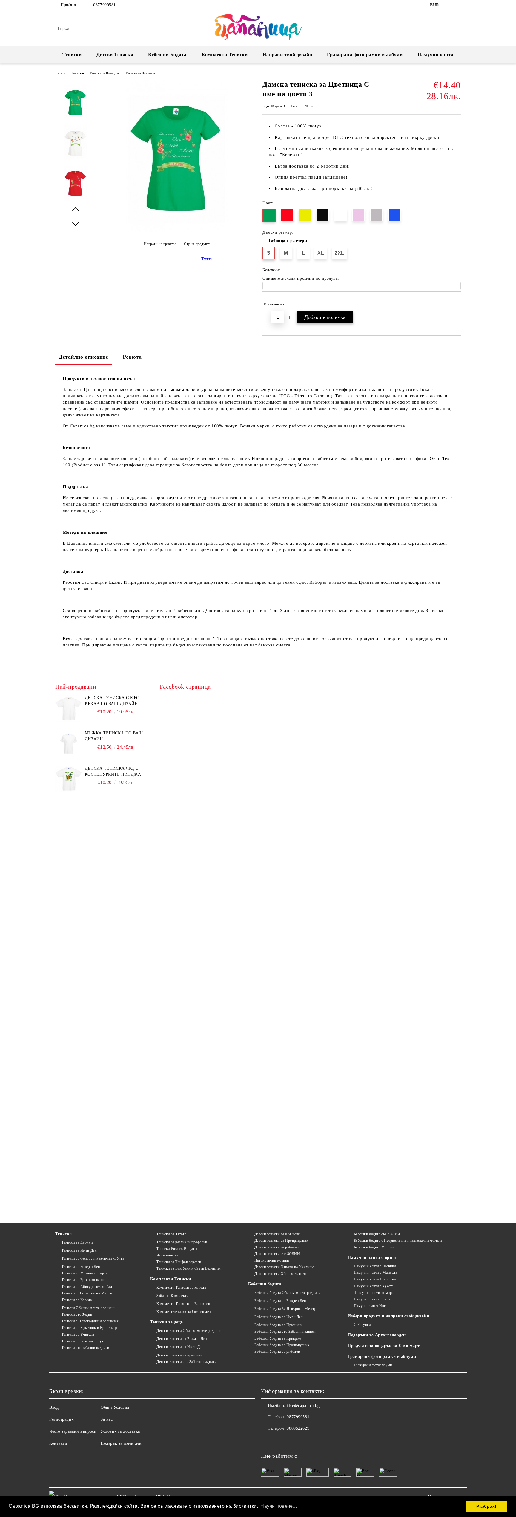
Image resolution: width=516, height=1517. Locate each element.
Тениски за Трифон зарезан (178, 1262)
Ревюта (132, 357)
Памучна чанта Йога (371, 1306)
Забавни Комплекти (172, 1296)
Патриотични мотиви (271, 1260)
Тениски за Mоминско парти (85, 1273)
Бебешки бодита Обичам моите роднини (287, 1293)
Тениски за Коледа (77, 1300)
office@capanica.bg (301, 1405)
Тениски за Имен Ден (105, 73)
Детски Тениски (114, 54)
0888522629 (298, 1428)
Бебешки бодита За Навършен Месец (284, 1309)
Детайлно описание (83, 357)
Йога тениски (167, 1255)
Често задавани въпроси (72, 1431)
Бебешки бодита (264, 1284)
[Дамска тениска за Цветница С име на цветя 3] (177, 230)
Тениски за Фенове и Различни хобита (93, 1258)
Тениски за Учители (78, 1334)
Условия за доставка (120, 1431)
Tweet (206, 259)
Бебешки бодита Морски (374, 1247)
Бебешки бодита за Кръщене (277, 1338)
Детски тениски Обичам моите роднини (188, 1331)
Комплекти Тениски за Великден (183, 1304)
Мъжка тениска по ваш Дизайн (114, 736)
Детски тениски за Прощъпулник (281, 1240)
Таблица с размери (287, 240)
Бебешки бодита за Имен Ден (278, 1317)
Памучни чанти (435, 54)
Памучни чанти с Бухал (373, 1299)
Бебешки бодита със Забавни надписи (285, 1331)
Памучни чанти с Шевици (375, 1266)
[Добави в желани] (456, 304)
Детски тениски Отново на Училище (284, 1267)
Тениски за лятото (171, 1234)
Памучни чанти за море (374, 1293)
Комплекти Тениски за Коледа (181, 1287)
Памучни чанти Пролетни (375, 1279)
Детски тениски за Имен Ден (179, 1347)
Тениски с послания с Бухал (84, 1341)
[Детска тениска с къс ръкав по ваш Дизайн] (68, 708)
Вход (54, 1407)
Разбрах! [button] (486, 1506)
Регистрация (61, 1419)
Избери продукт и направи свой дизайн (388, 1316)
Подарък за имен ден (121, 1443)
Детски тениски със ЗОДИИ (277, 1254)
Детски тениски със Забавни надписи (186, 1362)
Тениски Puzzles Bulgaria (176, 1249)
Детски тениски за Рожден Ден (181, 1339)
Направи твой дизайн (287, 54)
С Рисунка (362, 1325)
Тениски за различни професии (181, 1242)
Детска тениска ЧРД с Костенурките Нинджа (113, 771)
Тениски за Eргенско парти (83, 1280)
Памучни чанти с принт (372, 1257)
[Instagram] (457, 5)
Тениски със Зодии (77, 1314)
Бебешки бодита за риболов (277, 1351)
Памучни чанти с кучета (374, 1286)
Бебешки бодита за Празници (278, 1325)
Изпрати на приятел (160, 244)
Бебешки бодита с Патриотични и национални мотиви (398, 1240)
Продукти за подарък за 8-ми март (384, 1345)
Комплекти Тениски (225, 54)
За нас (107, 1419)
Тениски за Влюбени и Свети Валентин (188, 1268)
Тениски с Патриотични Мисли (87, 1293)
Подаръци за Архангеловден (377, 1335)
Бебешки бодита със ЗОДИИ (377, 1234)
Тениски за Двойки (77, 1242)
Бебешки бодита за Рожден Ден (280, 1301)
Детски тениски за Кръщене (277, 1234)
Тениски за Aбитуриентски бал (87, 1287)
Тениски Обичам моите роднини (88, 1308)
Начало (60, 73)
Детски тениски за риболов (276, 1247)
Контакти (58, 1443)
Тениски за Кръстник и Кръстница (89, 1328)
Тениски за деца (166, 1322)
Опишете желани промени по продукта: (301, 278)
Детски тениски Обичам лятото (280, 1274)
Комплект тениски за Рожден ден (183, 1312)
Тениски (72, 54)
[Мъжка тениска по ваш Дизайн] (68, 743)
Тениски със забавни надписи (85, 1348)
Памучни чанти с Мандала (375, 1272)
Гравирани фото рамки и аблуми (382, 1356)
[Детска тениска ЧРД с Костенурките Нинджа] (68, 779)
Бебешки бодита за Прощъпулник (281, 1345)
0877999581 (104, 5)
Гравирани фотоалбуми (373, 1365)
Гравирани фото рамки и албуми (365, 54)
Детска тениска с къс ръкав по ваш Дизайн (112, 701)
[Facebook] (448, 5)
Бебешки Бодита (167, 54)
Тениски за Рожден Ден (81, 1267)
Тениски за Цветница (140, 73)
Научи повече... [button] (278, 1506)
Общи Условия (115, 1407)
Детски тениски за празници (179, 1355)
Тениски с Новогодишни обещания (90, 1321)
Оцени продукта (197, 244)
